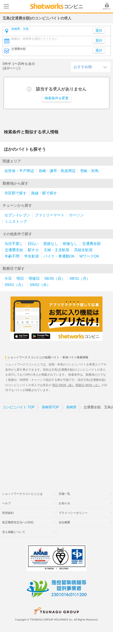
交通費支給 (14, 250)
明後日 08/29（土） (88, 385)
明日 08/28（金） (63, 385)
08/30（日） (54, 279)
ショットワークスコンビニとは (22, 493)
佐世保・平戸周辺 (19, 171)
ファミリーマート (49, 215)
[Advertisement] (56, 447)
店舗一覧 (64, 493)
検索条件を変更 (57, 98)
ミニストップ (16, 221)
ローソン (76, 215)
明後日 (34, 279)
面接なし (50, 244)
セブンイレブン (17, 215)
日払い (33, 244)
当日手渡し (13, 244)
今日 (8, 279)
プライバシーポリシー (73, 512)
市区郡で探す (15, 193)
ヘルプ (6, 503)
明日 (20, 279)
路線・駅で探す (44, 193)
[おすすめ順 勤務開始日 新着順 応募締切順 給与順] (90, 67)
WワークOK (89, 256)
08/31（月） (80, 279)
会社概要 (64, 522)
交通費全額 (91, 244)
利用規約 (8, 512)
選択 (98, 40)
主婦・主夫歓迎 (56, 250)
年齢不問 (12, 256)
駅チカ (33, 250)
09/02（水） (40, 285)
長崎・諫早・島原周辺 (57, 171)
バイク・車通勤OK (59, 256)
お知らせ (64, 503)
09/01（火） (15, 285)
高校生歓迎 (83, 250)
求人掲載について (13, 532)
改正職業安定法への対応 (18, 522)
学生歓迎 (31, 256)
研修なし (70, 244)
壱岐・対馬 (89, 171)
